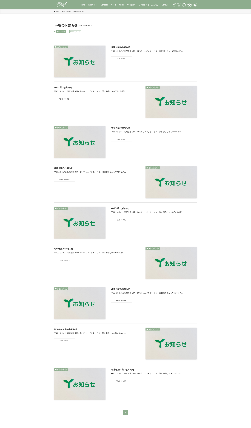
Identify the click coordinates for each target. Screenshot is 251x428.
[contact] (195, 5)
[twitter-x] (179, 5)
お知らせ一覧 (61, 31)
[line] (189, 5)
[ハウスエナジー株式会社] (60, 4)
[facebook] (174, 5)
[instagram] (184, 5)
